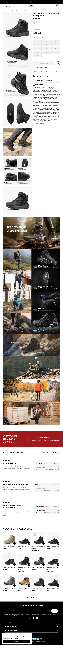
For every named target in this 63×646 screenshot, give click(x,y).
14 (55, 52)
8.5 (37, 44)
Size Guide (41, 37)
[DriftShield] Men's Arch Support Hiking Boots (30, 588)
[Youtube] (37, 618)
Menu (4, 10)
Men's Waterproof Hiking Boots (12, 546)
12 (37, 52)
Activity (11, 10)
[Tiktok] (33, 618)
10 (37, 48)
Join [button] (54, 611)
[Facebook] (26, 618)
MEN (7, 10)
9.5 (55, 44)
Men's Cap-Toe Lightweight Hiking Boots (27, 10)
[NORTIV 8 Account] (53, 6)
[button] (6, 6)
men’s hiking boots (38, 98)
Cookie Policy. (14, 638)
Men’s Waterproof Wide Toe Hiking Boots (43, 546)
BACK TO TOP (30, 597)
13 (46, 52)
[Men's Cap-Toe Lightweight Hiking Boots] (35, 33)
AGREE (17, 641)
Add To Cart (44, 63)
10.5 (46, 48)
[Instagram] (30, 618)
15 (37, 55)
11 (55, 48)
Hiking (15, 10)
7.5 (46, 41)
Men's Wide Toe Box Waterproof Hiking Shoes (30, 546)
